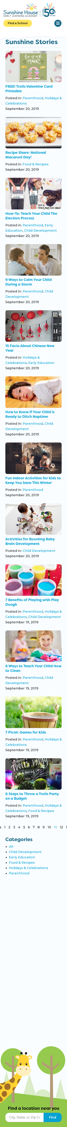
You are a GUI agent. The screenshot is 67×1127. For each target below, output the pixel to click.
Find (52, 1117)
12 (61, 827)
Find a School (18, 23)
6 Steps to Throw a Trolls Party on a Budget (32, 796)
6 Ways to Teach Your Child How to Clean (33, 668)
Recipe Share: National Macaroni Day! (25, 154)
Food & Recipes (35, 164)
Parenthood (33, 98)
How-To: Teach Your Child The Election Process (31, 215)
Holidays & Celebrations (28, 868)
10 (49, 827)
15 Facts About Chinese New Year (29, 348)
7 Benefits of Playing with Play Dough (32, 602)
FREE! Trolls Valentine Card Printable (29, 88)
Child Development (40, 231)
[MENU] (57, 23)
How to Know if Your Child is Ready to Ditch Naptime (29, 414)
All (11, 847)
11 (55, 827)
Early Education (41, 363)
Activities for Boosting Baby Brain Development (30, 541)
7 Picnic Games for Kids (25, 732)
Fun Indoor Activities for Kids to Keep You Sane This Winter (33, 480)
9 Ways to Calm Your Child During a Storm (28, 282)
